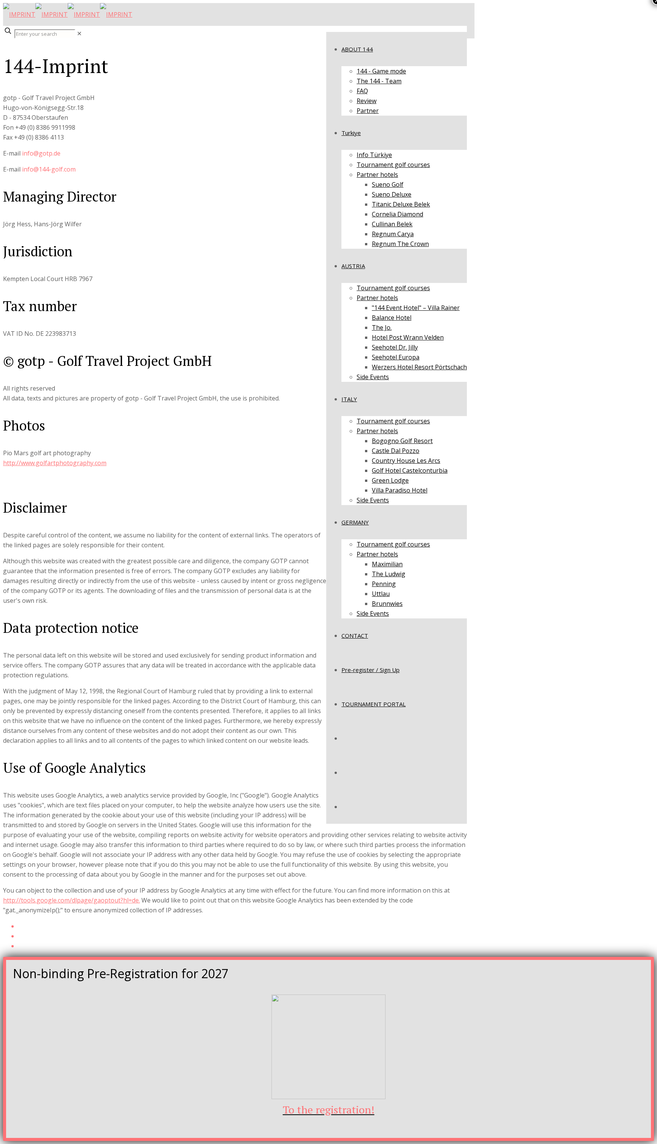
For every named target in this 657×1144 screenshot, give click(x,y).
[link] (79, 33)
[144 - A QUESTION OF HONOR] (67, 14)
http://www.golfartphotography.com (54, 463)
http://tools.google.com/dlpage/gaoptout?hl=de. (71, 900)
